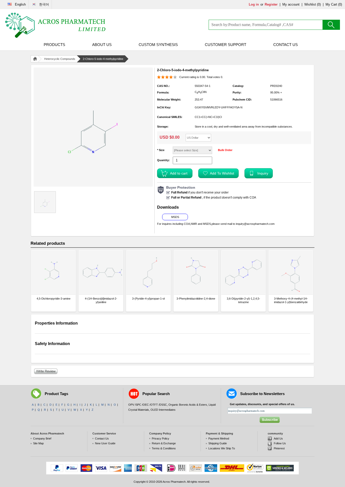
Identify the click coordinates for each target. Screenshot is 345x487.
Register (271, 4)
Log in (254, 4)
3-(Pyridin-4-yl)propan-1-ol (148, 298)
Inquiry (262, 173)
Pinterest (279, 448)
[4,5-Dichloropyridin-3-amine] (53, 272)
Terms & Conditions (164, 448)
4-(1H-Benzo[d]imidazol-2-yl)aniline (101, 300)
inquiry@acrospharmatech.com (255, 223)
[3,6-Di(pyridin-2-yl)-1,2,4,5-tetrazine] (243, 272)
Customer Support (225, 44)
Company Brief (42, 438)
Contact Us (285, 44)
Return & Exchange (164, 443)
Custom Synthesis (158, 44)
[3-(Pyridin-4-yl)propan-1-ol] (148, 272)
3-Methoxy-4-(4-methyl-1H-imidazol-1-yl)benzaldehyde (291, 300)
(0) (319, 4)
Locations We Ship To (221, 448)
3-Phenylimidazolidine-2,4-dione (196, 298)
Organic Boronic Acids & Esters (187, 404)
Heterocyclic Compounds (59, 58)
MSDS (175, 216)
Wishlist (310, 4)
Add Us (278, 438)
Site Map (38, 443)
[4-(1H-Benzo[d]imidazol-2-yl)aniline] (101, 272)
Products (54, 44)
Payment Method (218, 438)
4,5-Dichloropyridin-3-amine (53, 298)
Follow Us (280, 443)
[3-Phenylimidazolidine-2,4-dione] (196, 272)
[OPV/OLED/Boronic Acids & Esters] (55, 25)
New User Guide (105, 443)
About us (102, 44)
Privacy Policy (160, 438)
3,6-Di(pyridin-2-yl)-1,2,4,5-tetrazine (243, 300)
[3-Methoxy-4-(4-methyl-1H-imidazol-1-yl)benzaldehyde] (291, 272)
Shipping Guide (217, 443)
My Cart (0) (334, 4)
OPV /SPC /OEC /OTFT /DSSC (147, 404)
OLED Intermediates (163, 409)
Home (36, 58)
